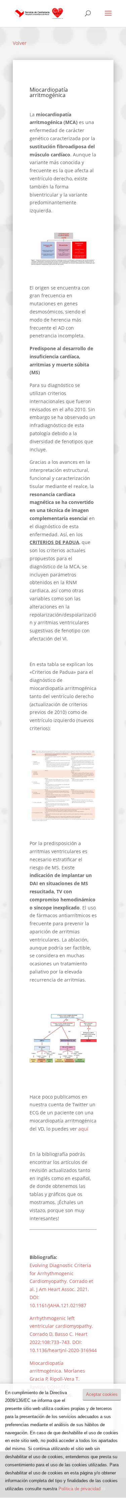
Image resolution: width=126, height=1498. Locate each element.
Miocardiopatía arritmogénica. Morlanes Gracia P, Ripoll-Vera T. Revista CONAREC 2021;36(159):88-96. (57, 1379)
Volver (20, 43)
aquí (83, 1129)
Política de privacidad (79, 1488)
